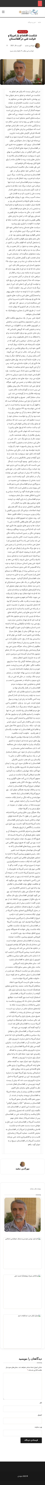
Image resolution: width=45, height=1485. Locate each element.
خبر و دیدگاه (32, 22)
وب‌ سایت (38, 1427)
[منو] (3, 13)
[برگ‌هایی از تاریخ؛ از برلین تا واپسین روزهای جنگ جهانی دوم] (22, 1331)
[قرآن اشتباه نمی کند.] (22, 1253)
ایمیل (40, 1415)
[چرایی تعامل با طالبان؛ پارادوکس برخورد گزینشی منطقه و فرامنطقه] (22, 1292)
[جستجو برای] (41, 13)
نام (41, 1402)
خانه (39, 22)
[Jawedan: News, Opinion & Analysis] (29, 12)
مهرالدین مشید (29, 46)
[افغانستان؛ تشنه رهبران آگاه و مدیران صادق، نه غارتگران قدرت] (22, 1215)
